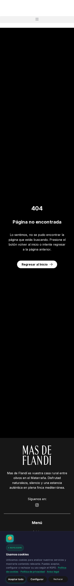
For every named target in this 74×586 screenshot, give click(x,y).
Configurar (37, 579)
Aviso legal (53, 571)
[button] (37, 19)
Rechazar (58, 579)
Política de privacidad (32, 571)
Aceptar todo (16, 579)
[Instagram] (37, 505)
